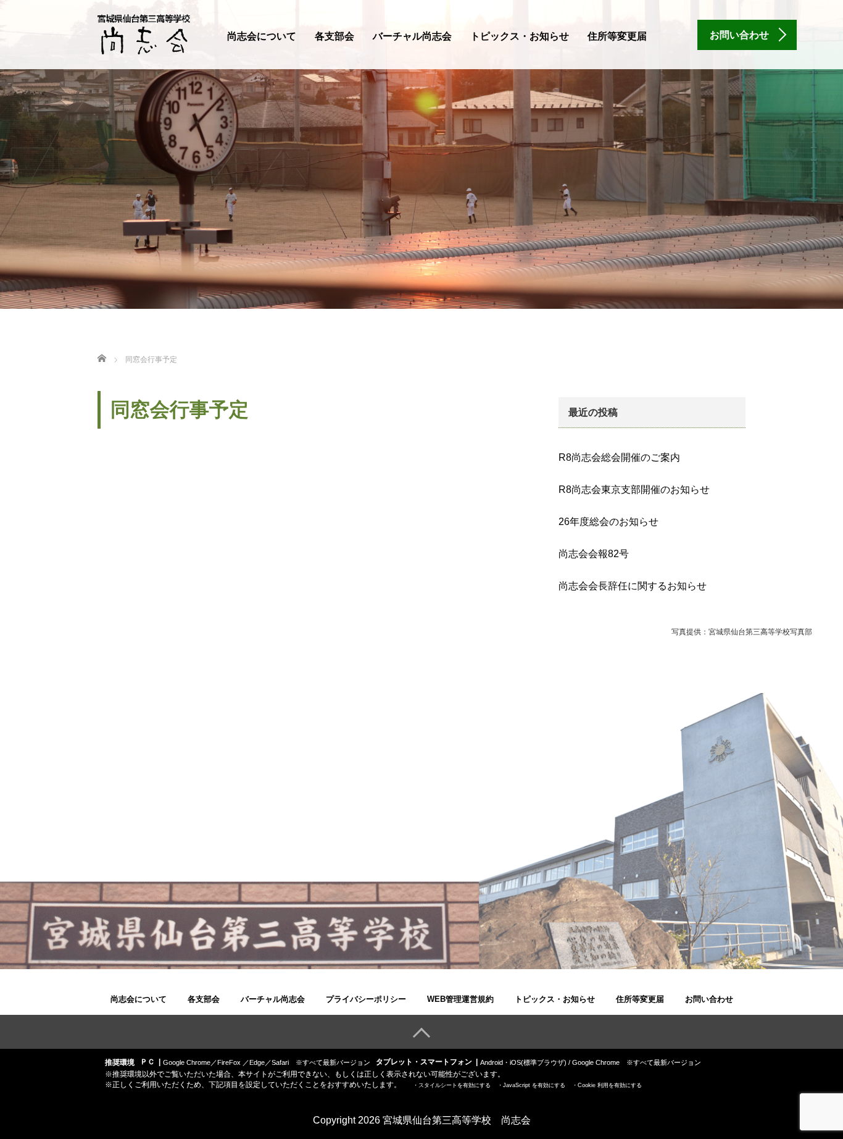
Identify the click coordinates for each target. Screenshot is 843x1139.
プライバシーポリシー (366, 999)
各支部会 (334, 36)
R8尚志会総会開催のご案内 (619, 457)
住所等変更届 (617, 36)
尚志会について (261, 36)
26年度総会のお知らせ (608, 521)
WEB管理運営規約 (460, 999)
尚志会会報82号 (594, 553)
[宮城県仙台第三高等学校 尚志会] (144, 33)
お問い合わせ (709, 999)
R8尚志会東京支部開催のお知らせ (634, 489)
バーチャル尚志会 (412, 36)
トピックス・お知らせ (519, 36)
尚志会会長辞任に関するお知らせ (633, 586)
